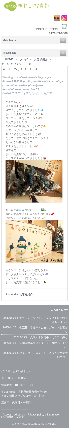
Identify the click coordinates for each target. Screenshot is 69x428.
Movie (20, 416)
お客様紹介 (41, 59)
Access (7, 414)
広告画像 (8, 416)
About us (19, 414)
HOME (9, 59)
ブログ (24, 59)
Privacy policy (36, 414)
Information (53, 414)
